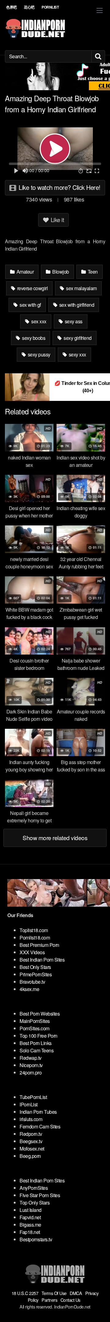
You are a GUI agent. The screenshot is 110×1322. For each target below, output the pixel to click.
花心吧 (29, 7)
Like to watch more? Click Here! (59, 187)
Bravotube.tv (32, 981)
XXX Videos (32, 952)
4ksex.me (29, 989)
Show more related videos (55, 837)
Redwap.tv (31, 1057)
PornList (50, 7)
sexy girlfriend (77, 337)
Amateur (24, 271)
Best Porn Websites (40, 1013)
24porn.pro (31, 1072)
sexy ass (73, 321)
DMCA (76, 1293)
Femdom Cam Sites (40, 1126)
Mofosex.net (32, 1148)
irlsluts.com (31, 1119)
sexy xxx (77, 354)
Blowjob (60, 271)
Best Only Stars (35, 966)
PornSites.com (35, 1028)
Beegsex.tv (31, 1141)
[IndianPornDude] (35, 28)
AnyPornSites (34, 1187)
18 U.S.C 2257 (25, 1293)
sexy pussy (38, 354)
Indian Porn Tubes (38, 1111)
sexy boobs (33, 337)
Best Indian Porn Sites (42, 959)
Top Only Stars (35, 1202)
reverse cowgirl (32, 288)
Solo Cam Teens (36, 1050)
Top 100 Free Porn (38, 1035)
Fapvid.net (30, 1217)
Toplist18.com (34, 930)
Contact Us (70, 1300)
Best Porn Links (36, 1043)
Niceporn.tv (31, 1065)
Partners (49, 1300)
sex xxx (38, 321)
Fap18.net (30, 1232)
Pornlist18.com (35, 937)
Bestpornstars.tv (36, 1239)
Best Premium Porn (39, 944)
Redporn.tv (31, 1133)
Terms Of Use (54, 1293)
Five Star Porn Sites (40, 1195)
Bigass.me (30, 1224)
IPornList (29, 1104)
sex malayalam (81, 288)
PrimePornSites (36, 974)
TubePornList (33, 1097)
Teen (92, 271)
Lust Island (31, 1209)
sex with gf (30, 304)
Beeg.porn (30, 1155)
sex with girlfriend (76, 304)
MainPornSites (35, 1020)
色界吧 (11, 7)
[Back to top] (99, 1308)
